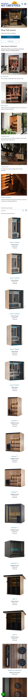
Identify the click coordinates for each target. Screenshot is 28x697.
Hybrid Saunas (14, 351)
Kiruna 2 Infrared (14, 278)
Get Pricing (10, 41)
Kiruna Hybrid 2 (14, 349)
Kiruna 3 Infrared (14, 313)
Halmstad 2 (14, 420)
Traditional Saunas (14, 423)
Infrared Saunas (14, 244)
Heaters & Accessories (14, 672)
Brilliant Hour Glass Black (14, 670)
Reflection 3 (14, 527)
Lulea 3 (15, 599)
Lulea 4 (15, 634)
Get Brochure (10, 37)
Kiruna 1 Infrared (14, 242)
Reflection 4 (14, 563)
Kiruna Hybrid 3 (14, 385)
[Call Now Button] (3, 694)
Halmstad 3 (14, 456)
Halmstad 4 (14, 492)
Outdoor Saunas (14, 601)
